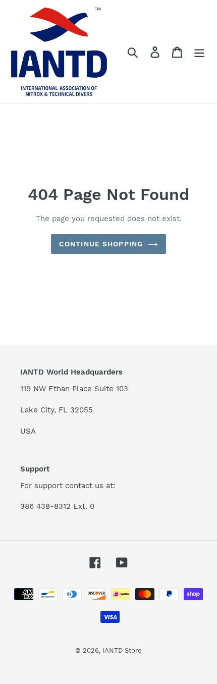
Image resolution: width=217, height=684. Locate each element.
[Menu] (199, 51)
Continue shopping (101, 244)
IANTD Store (122, 650)
